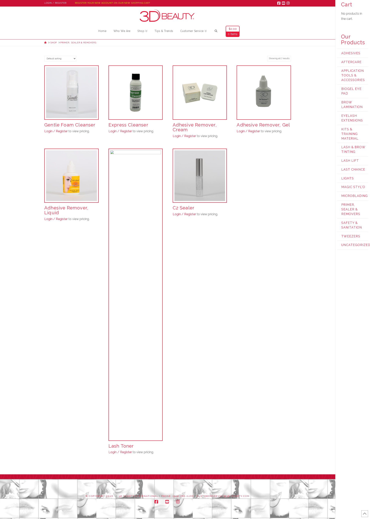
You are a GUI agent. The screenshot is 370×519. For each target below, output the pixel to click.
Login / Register (55, 3)
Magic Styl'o (353, 187)
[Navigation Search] (216, 31)
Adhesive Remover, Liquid (66, 210)
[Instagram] (288, 3)
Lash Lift (350, 160)
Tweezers (350, 236)
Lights (347, 178)
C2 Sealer (184, 208)
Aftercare (351, 62)
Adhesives (350, 53)
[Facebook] (279, 3)
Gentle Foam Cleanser (70, 125)
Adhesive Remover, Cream (195, 127)
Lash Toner (121, 446)
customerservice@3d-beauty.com (223, 496)
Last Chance (353, 169)
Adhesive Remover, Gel (263, 125)
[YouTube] (284, 3)
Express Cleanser (128, 125)
